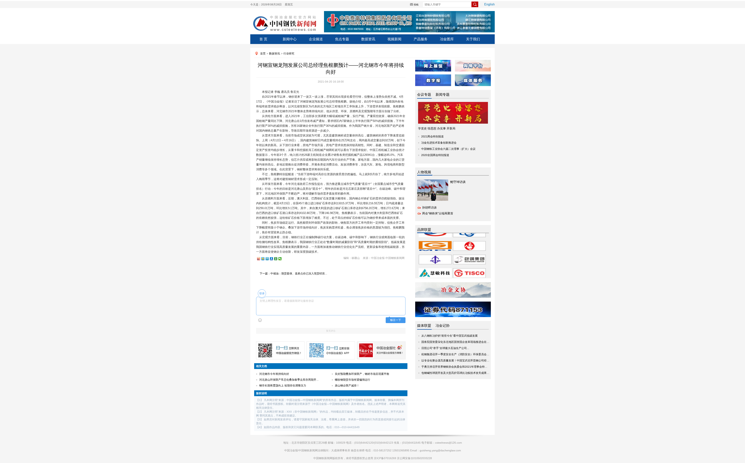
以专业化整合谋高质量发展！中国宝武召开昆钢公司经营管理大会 (460, 360)
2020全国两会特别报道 (435, 155)
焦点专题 (342, 39)
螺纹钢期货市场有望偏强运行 (352, 379)
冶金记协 (443, 326)
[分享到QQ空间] (264, 258)
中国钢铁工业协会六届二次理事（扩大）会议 (448, 148)
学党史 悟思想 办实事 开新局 (436, 128)
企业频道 (316, 39)
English (489, 4)
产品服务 (421, 39)
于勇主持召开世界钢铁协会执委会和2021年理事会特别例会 (457, 366)
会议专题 (424, 95)
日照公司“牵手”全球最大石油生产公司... (445, 348)
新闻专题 (443, 95)
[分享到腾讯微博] (269, 258)
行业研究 (288, 53)
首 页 (263, 39)
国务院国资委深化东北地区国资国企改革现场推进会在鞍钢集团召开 (462, 341)
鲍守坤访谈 (458, 182)
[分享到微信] (281, 258)
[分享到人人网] (273, 258)
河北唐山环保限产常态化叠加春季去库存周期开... (289, 379)
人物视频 (424, 172)
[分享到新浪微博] (260, 258)
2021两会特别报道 (432, 136)
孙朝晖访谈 (429, 207)
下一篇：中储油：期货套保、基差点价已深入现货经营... (293, 273)
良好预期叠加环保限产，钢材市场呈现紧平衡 (362, 373)
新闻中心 (290, 39)
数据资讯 (368, 39)
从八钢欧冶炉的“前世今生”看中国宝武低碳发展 (449, 335)
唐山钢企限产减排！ (347, 385)
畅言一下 (395, 320)
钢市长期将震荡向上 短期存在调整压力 (282, 385)
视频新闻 (394, 39)
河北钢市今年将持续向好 (274, 373)
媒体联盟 (424, 326)
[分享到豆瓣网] (277, 258)
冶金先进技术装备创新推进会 (439, 142)
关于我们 (473, 39)
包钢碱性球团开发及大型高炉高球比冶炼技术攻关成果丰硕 (456, 372)
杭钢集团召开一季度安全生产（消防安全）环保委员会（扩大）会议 (462, 354)
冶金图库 (447, 39)
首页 (263, 53)
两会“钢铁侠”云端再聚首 (437, 213)
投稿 (416, 4)
